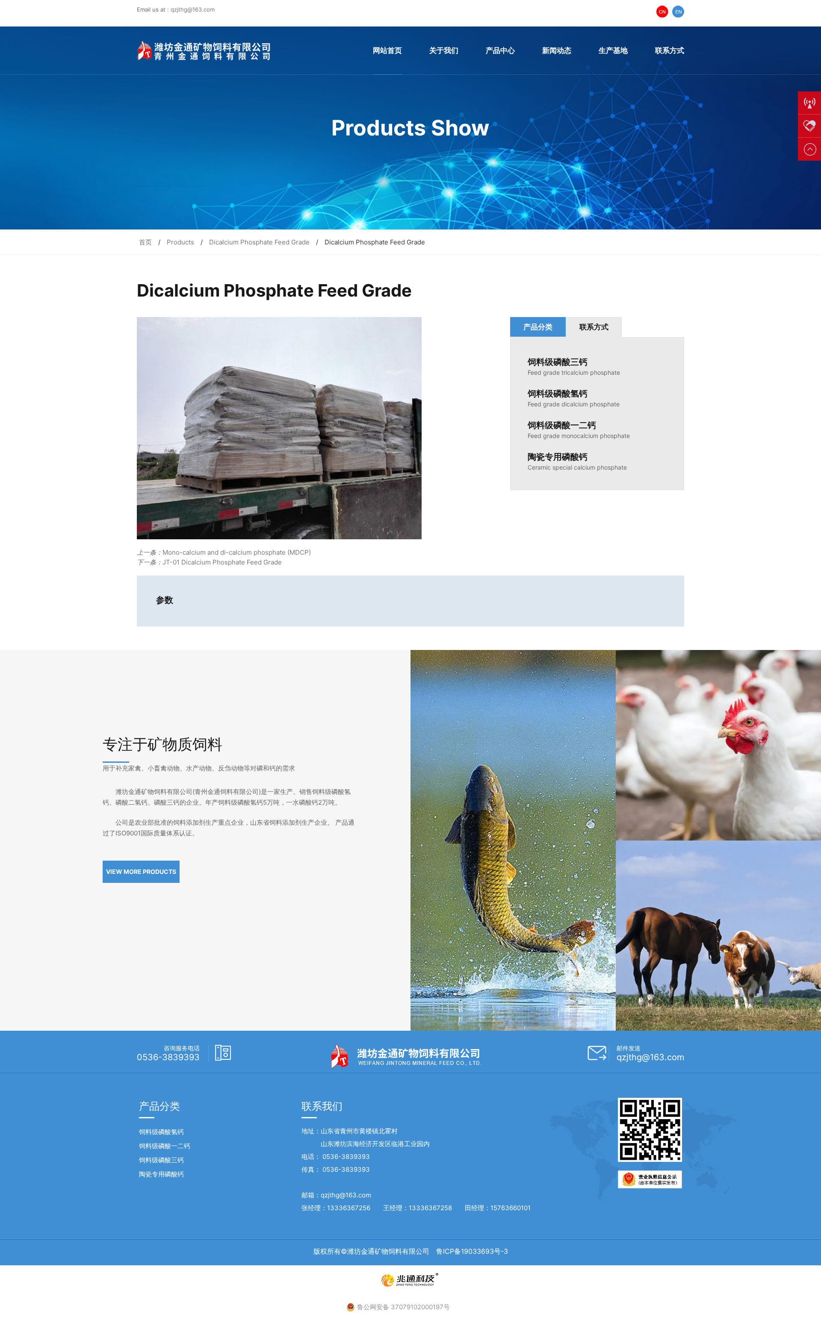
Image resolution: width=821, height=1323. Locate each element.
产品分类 (537, 327)
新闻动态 (556, 50)
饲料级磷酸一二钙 (164, 1146)
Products (180, 242)
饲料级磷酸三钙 (161, 1160)
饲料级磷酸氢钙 (161, 1132)
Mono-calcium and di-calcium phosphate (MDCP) (236, 552)
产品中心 (500, 50)
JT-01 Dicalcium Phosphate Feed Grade (222, 562)
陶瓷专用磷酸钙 (161, 1174)
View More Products (141, 871)
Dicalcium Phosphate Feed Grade (259, 242)
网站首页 (387, 50)
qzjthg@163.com (193, 9)
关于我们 (443, 50)
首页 (145, 242)
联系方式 (669, 50)
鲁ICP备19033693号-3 (472, 1251)
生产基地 (613, 50)
